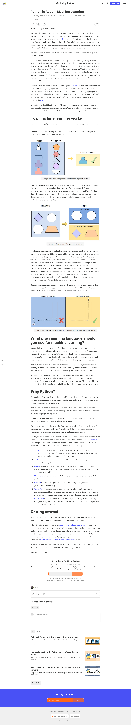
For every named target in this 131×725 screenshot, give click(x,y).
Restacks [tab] (43, 608)
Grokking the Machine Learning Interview (57, 539)
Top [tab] (33, 632)
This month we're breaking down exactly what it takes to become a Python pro (56, 657)
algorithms (62, 39)
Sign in (125, 3)
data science (75, 85)
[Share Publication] (107, 3)
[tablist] (39, 608)
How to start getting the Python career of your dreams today (54, 653)
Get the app (75, 716)
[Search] (103, 3)
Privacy (63, 711)
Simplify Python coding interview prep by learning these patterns (55, 668)
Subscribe (115, 3)
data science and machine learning (73, 525)
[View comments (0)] (39, 24)
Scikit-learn (39, 498)
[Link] (27, 118)
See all (34, 683)
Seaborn (37, 482)
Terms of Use (74, 578)
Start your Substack (60, 716)
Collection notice (77, 711)
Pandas (37, 466)
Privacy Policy (80, 580)
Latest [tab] (38, 632)
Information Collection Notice (64, 580)
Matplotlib (38, 476)
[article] (65, 641)
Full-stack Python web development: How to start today (55, 637)
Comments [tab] (35, 608)
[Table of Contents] (2, 362)
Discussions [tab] (45, 632)
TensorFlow (39, 489)
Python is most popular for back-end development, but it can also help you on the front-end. (56, 641)
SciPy (36, 459)
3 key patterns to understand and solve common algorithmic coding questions (56, 673)
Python (43, 100)
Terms (69, 711)
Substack (56, 721)
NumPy (37, 450)
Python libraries (90, 439)
